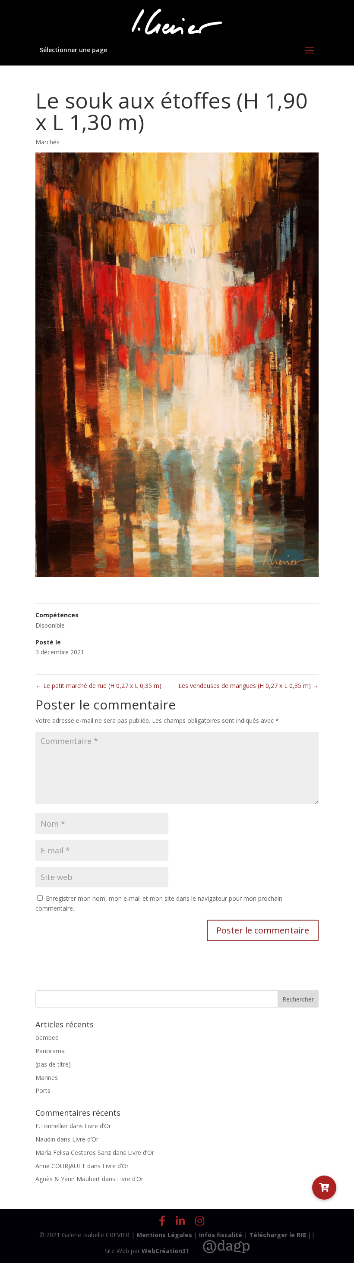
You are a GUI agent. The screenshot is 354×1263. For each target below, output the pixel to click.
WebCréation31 (165, 1251)
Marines (46, 1077)
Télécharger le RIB (277, 1235)
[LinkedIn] (180, 1221)
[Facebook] (162, 1221)
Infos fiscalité (220, 1235)
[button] (324, 1188)
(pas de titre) (53, 1064)
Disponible (50, 625)
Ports (43, 1090)
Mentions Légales (164, 1235)
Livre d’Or (98, 1126)
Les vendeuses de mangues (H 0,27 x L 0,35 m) (248, 685)
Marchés (47, 142)
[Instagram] (199, 1221)
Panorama (50, 1051)
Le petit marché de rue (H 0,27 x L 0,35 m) (98, 685)
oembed (47, 1037)
